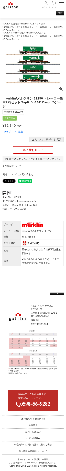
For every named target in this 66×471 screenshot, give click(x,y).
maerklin (25, 24)
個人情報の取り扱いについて (33, 451)
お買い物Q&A (33, 438)
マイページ (45, 7)
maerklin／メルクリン (37, 33)
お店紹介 (33, 425)
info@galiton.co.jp (39, 323)
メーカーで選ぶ (18, 33)
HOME (6, 24)
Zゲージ (35, 24)
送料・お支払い (33, 431)
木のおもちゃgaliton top (33, 419)
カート (53, 7)
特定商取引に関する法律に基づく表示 (33, 444)
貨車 (43, 24)
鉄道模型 (15, 24)
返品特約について (12, 166)
